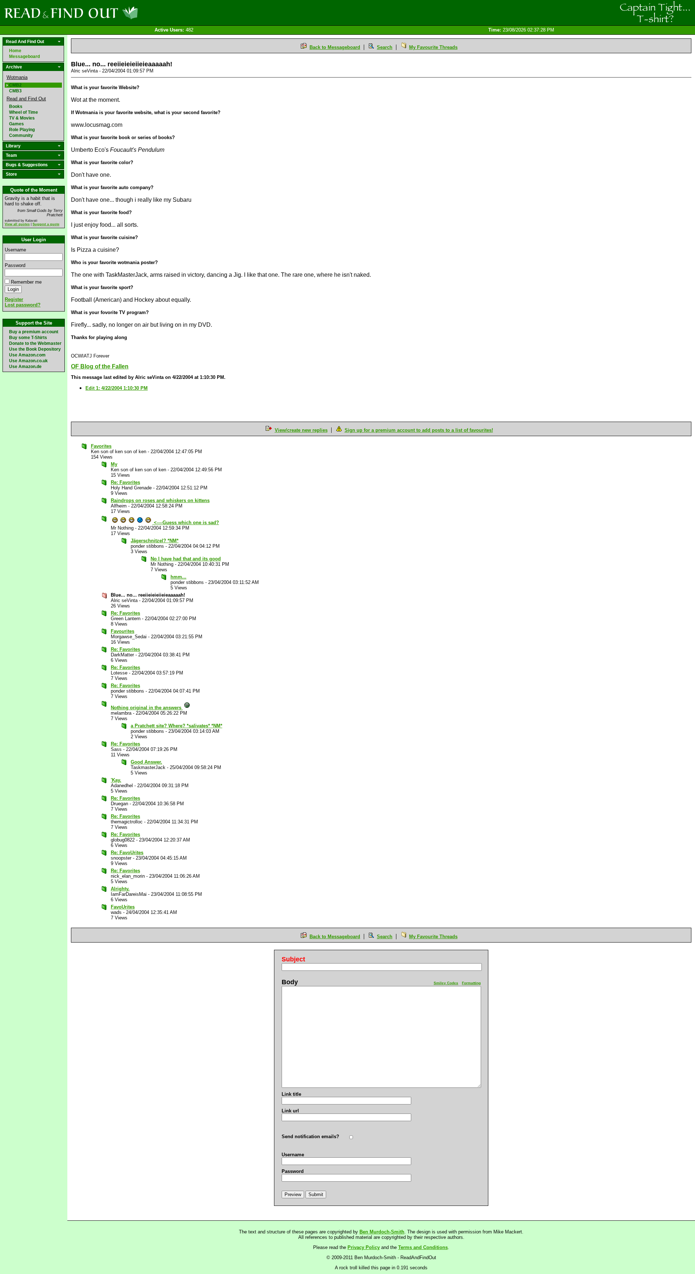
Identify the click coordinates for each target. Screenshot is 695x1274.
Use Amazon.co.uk (28, 360)
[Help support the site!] (655, 12)
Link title (291, 1094)
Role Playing (22, 129)
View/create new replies (301, 430)
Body (290, 982)
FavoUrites (123, 907)
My (114, 464)
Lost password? (23, 305)
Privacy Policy (364, 1247)
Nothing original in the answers (147, 707)
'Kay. (116, 780)
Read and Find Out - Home (109, 12)
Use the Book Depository (35, 349)
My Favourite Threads (433, 47)
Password (15, 265)
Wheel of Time (23, 112)
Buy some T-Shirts (28, 337)
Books (15, 106)
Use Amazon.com (27, 355)
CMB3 (15, 90)
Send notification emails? (310, 1136)
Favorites (101, 446)
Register (14, 299)
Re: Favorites (125, 482)
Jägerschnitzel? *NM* (154, 540)
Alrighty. (120, 888)
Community (21, 135)
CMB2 (15, 85)
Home (15, 50)
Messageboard (24, 56)
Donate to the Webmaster (35, 343)
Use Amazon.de (25, 366)
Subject (293, 959)
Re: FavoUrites (127, 852)
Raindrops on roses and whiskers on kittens (160, 500)
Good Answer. (146, 762)
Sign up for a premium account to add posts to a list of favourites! (419, 430)
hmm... (178, 577)
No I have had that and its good (186, 558)
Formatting (471, 983)
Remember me (26, 282)
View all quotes (17, 224)
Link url (290, 1111)
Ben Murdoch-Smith (381, 1232)
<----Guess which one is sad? (185, 522)
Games (16, 123)
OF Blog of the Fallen (100, 366)
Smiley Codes (446, 983)
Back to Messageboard (334, 47)
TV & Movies (22, 118)
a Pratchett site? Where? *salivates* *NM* (176, 725)
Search (384, 47)
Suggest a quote (46, 224)
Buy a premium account (33, 331)
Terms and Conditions (423, 1247)
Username (15, 249)
